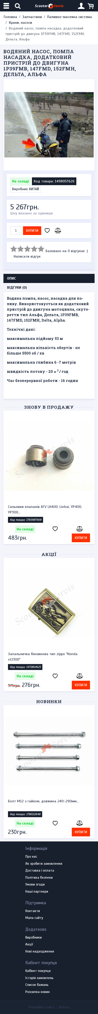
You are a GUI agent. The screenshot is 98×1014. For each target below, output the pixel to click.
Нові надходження (39, 951)
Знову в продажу (49, 407)
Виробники (33, 937)
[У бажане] (47, 230)
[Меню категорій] (7, 6)
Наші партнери (36, 892)
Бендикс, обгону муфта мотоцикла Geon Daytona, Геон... (41, 509)
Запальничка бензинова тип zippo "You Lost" (45, 654)
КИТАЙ (34, 189)
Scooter (49, 6)
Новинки (49, 701)
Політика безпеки (39, 878)
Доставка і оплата (39, 871)
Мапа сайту (34, 918)
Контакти (32, 911)
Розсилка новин (37, 992)
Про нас (31, 857)
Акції (49, 554)
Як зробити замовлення (43, 864)
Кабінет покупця (38, 971)
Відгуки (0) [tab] (17, 287)
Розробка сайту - (49, 1007)
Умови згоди (35, 884)
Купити (32, 230)
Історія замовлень (39, 978)
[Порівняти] (57, 230)
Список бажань (37, 985)
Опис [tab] (11, 278)
